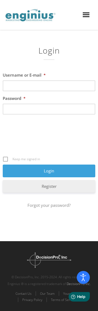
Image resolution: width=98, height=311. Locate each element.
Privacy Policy (32, 299)
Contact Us (24, 293)
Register (49, 186)
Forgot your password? (49, 205)
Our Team (47, 293)
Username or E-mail (24, 75)
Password (14, 98)
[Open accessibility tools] (83, 277)
